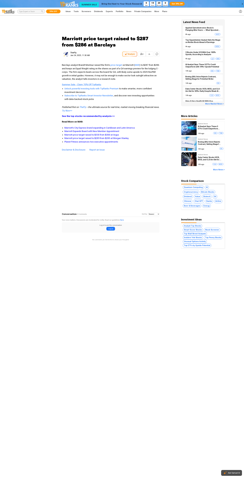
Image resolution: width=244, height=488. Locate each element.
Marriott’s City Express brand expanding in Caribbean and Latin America (99, 128)
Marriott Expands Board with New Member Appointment (91, 131)
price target (116, 65)
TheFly (82, 107)
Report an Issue (97, 149)
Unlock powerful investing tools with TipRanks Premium (91, 88)
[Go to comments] (156, 54)
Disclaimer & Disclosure (73, 149)
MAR (137, 65)
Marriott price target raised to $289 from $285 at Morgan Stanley (96, 138)
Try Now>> (67, 110)
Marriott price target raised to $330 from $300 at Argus (91, 134)
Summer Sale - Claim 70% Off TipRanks (81, 84)
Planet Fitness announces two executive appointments (91, 141)
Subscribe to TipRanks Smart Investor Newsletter (88, 95)
